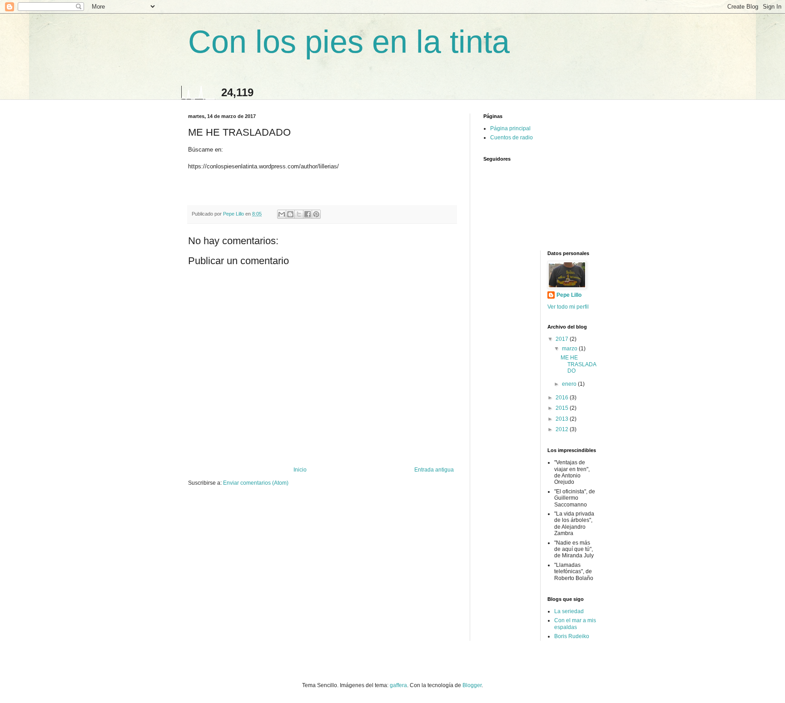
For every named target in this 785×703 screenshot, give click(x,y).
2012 (563, 429)
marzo (570, 348)
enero (570, 384)
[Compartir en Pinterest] (316, 214)
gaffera (398, 685)
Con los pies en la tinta (349, 41)
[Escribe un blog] (290, 214)
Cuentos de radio (511, 137)
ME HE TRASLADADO (578, 364)
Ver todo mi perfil (568, 307)
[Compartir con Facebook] (307, 214)
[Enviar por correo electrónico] (281, 214)
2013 (563, 419)
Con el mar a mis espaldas (575, 623)
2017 (563, 339)
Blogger (472, 685)
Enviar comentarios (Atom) (255, 483)
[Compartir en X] (298, 214)
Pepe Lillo (568, 295)
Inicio (300, 470)
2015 (563, 408)
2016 (563, 397)
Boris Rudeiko (571, 636)
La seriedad (569, 611)
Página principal (510, 128)
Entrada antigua (434, 470)
